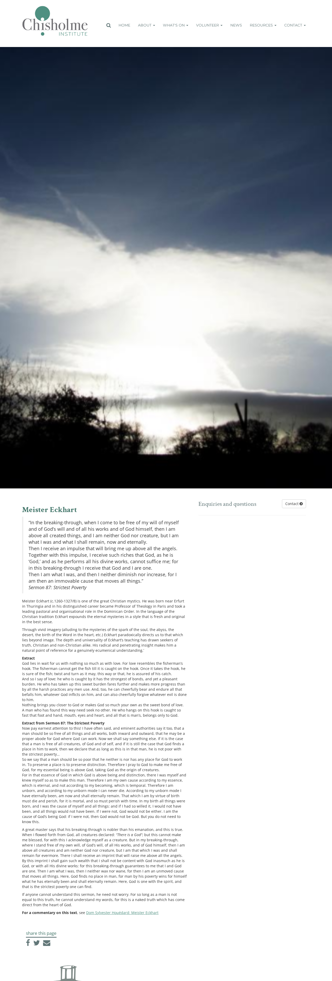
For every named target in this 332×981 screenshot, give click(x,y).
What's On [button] (174, 25)
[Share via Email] (46, 944)
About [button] (145, 25)
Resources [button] (262, 25)
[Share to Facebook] (28, 944)
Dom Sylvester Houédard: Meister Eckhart (122, 912)
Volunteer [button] (208, 25)
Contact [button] (293, 25)
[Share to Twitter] (37, 944)
